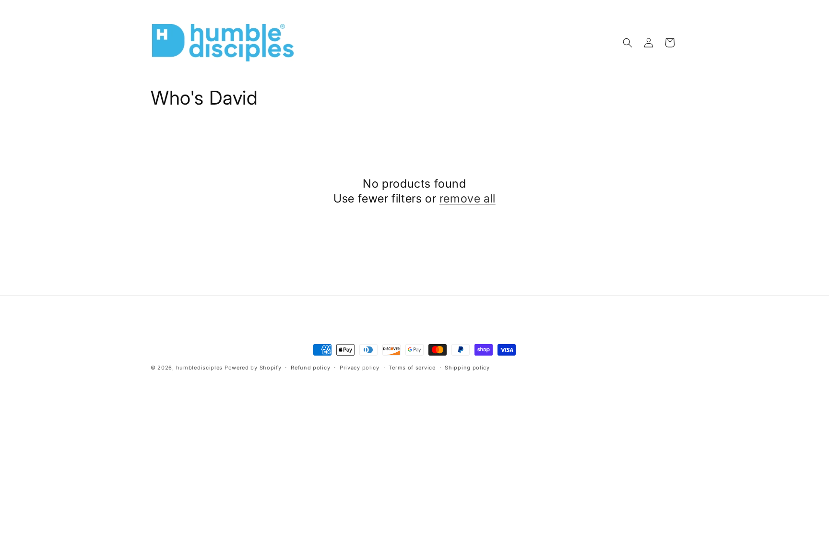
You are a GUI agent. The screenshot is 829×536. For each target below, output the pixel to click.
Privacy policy (359, 367)
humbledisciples (199, 367)
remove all (467, 198)
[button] (627, 42)
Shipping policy (467, 367)
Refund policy (310, 367)
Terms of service (412, 367)
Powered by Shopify (253, 367)
